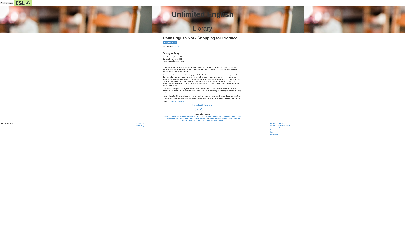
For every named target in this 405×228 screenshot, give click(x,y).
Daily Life (173, 101)
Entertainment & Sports (221, 116)
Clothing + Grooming (187, 116)
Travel (220, 120)
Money (211, 118)
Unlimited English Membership (280, 126)
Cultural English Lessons (202, 111)
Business (175, 116)
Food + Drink (236, 116)
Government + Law (171, 118)
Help (271, 132)
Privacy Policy (139, 126)
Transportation (212, 120)
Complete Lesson (170, 43)
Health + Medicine (186, 118)
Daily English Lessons (202, 109)
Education (208, 116)
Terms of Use (139, 123)
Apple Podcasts (275, 128)
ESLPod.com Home (276, 123)
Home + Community (201, 118)
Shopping (181, 101)
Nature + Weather (221, 118)
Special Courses (275, 130)
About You (167, 116)
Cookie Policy (274, 134)
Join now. (177, 46)
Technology (201, 120)
